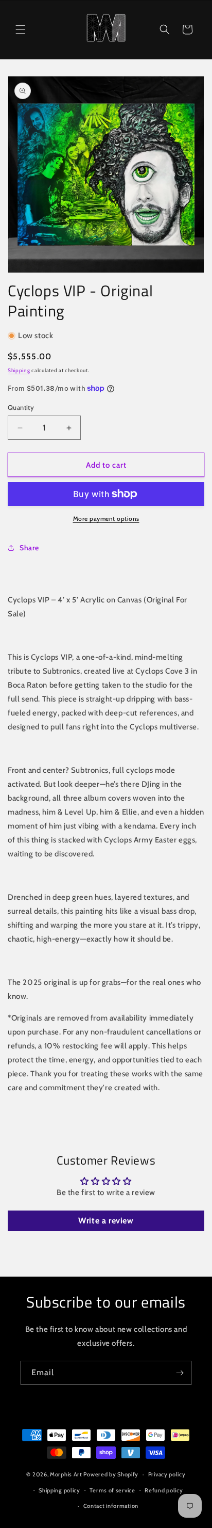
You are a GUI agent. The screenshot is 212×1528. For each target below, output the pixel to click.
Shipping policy (59, 1490)
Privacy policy (167, 1474)
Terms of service (112, 1490)
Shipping (19, 370)
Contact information (110, 1505)
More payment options (106, 518)
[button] (20, 29)
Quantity (21, 407)
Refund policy (164, 1490)
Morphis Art (66, 1474)
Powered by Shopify (110, 1474)
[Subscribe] (179, 1373)
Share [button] (29, 547)
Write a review (105, 1220)
